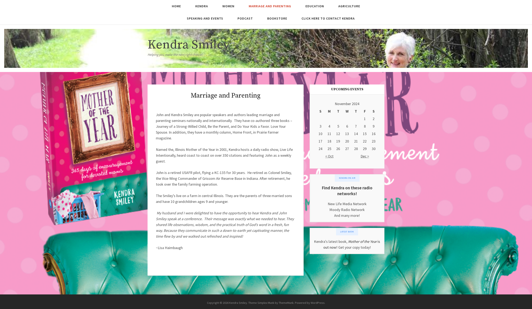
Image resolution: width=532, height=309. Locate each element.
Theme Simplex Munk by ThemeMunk (271, 303)
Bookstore (277, 18)
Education (314, 6)
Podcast (245, 18)
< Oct (329, 156)
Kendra (201, 6)
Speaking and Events (205, 18)
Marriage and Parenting (270, 6)
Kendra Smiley (189, 45)
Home (176, 6)
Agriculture (349, 6)
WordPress (318, 303)
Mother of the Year (362, 241)
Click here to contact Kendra (328, 18)
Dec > (365, 156)
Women (228, 6)
